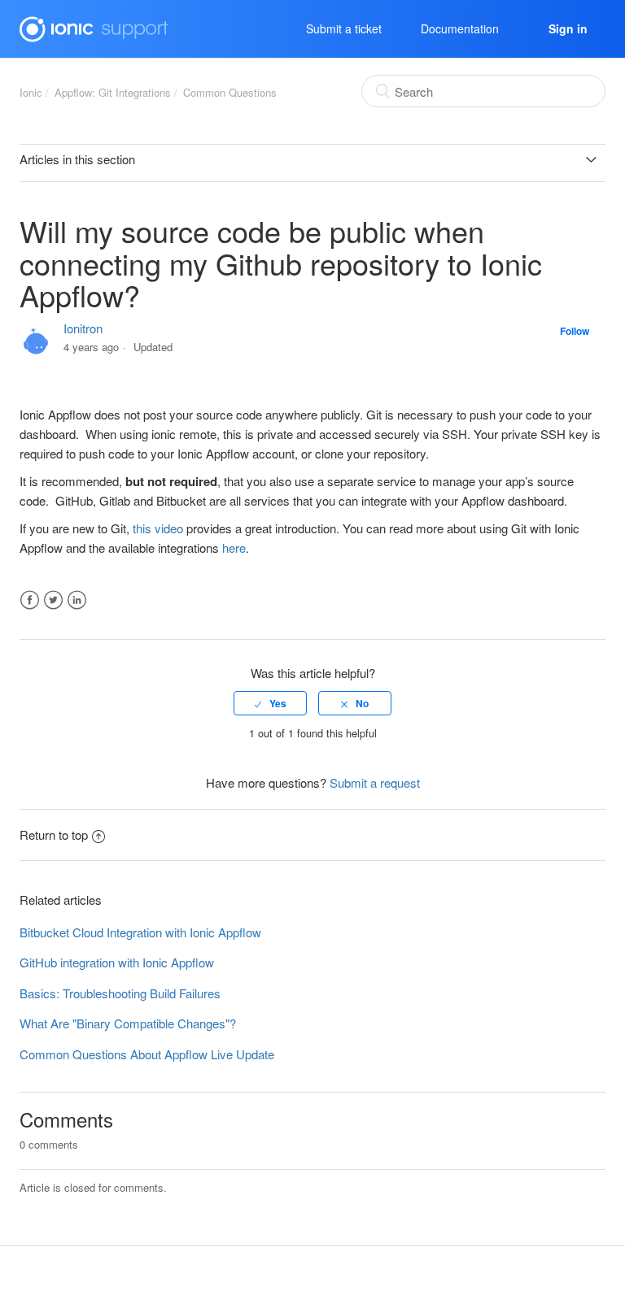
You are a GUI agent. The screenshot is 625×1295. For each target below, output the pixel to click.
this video (158, 528)
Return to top (54, 834)
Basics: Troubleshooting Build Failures (120, 993)
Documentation (460, 28)
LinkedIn (77, 600)
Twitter (53, 600)
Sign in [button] (568, 28)
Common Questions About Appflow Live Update (147, 1054)
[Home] (94, 26)
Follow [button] (574, 331)
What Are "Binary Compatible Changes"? (128, 1023)
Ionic (31, 92)
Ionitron (83, 328)
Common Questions (230, 92)
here (234, 547)
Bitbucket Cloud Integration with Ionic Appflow (140, 932)
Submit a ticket (344, 28)
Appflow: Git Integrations (113, 92)
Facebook (30, 600)
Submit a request (375, 782)
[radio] (270, 703)
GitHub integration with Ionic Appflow (117, 962)
